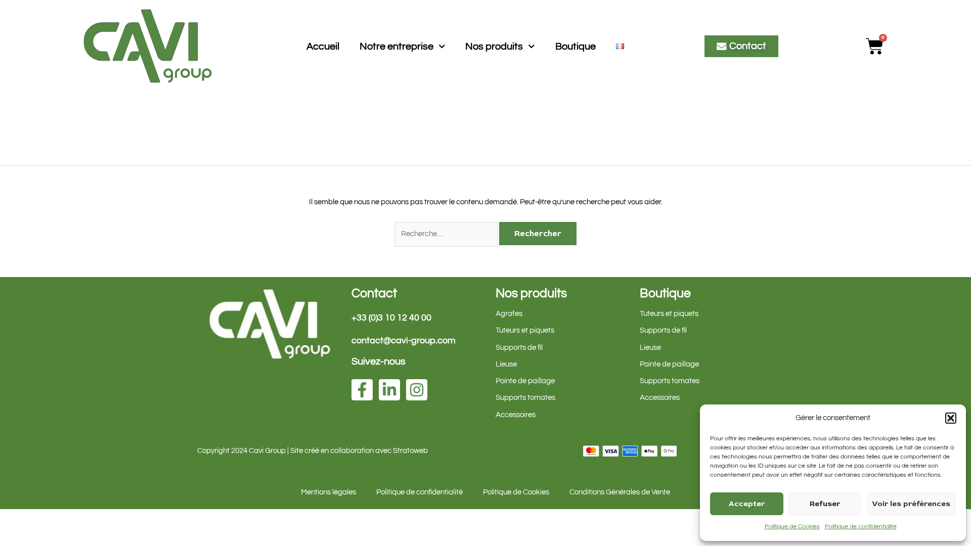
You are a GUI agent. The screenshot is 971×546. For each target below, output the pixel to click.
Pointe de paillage (525, 381)
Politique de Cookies (792, 526)
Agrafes (509, 313)
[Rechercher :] (446, 234)
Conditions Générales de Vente (619, 492)
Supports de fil (519, 347)
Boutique (575, 46)
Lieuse (506, 364)
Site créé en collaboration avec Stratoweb (359, 450)
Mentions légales (328, 492)
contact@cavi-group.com (403, 340)
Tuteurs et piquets (525, 330)
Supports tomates (525, 397)
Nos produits (494, 46)
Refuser (825, 504)
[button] (951, 418)
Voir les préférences (911, 504)
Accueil (322, 46)
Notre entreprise (396, 46)
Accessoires (516, 415)
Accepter (747, 504)
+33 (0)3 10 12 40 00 (391, 318)
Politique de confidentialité (861, 526)
